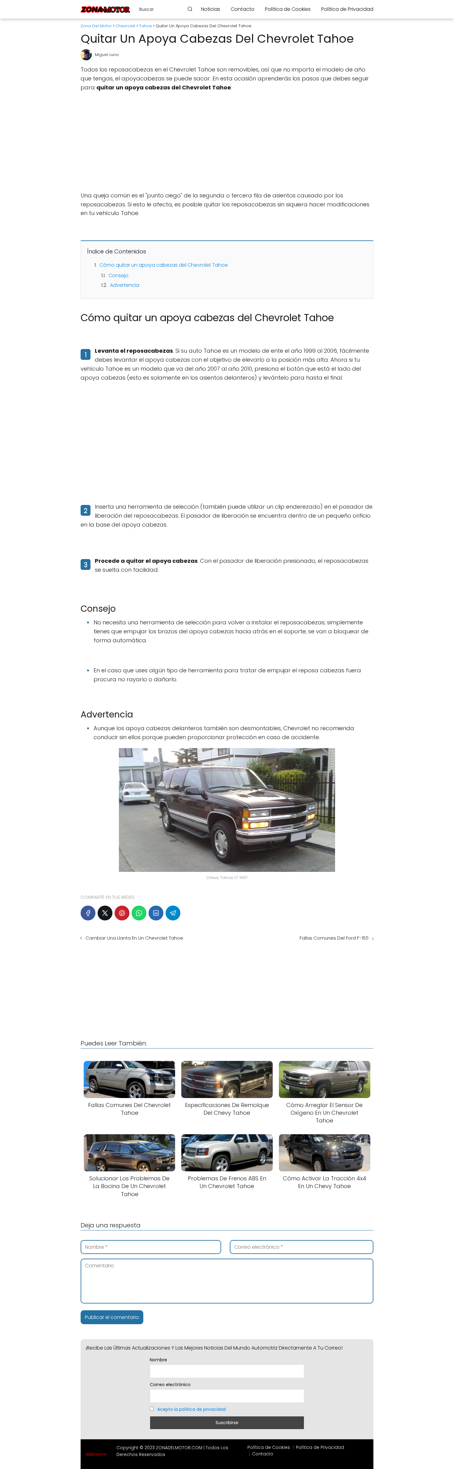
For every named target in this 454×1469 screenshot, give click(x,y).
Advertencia (124, 285)
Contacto (242, 9)
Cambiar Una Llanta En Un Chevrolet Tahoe (134, 938)
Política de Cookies (288, 9)
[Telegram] (173, 913)
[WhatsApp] (139, 913)
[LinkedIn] (156, 913)
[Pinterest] (122, 913)
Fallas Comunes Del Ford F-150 (334, 938)
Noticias (210, 9)
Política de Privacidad (347, 9)
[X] (105, 913)
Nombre (158, 1360)
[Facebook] (88, 913)
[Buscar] (189, 9)
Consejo (118, 275)
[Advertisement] (227, 141)
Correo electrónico (170, 1384)
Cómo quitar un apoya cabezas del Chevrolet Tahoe (163, 265)
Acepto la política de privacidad (191, 1409)
